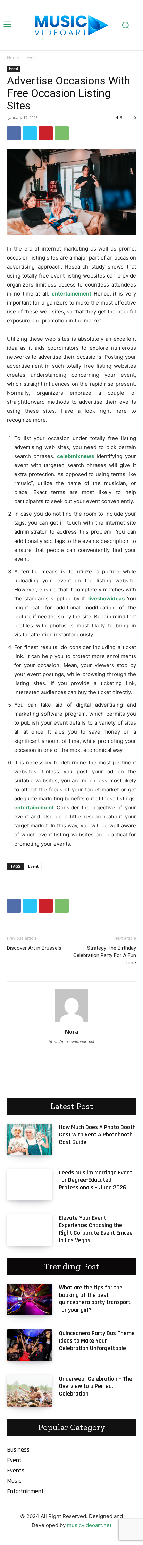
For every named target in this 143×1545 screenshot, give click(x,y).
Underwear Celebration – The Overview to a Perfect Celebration (95, 1386)
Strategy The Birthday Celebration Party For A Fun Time (104, 955)
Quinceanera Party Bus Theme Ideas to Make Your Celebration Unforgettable (97, 1340)
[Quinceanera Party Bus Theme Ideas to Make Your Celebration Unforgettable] (29, 1345)
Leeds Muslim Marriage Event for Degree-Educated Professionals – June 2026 (95, 1180)
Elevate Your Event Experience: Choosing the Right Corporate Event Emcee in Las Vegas (96, 1229)
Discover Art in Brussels (34, 948)
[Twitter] (30, 133)
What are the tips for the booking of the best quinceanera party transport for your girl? (95, 1298)
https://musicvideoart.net (71, 1041)
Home (13, 58)
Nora (71, 1031)
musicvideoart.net (89, 1525)
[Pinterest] (46, 133)
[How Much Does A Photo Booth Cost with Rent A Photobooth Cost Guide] (29, 1139)
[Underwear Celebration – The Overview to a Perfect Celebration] (29, 1391)
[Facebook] (14, 133)
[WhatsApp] (62, 133)
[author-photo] (71, 1022)
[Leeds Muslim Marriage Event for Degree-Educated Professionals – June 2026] (29, 1184)
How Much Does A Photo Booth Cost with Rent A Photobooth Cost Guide (97, 1134)
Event (32, 58)
